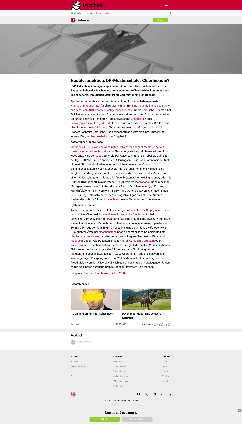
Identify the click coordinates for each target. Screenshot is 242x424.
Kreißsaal (113, 199)
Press (73, 371)
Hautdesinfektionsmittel (85, 105)
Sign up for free (137, 419)
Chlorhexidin (138, 118)
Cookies (165, 376)
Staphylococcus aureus (85, 236)
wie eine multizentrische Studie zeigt (125, 214)
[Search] (169, 13)
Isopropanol (142, 182)
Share (160, 20)
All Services (118, 386)
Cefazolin (135, 240)
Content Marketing (121, 371)
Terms (164, 366)
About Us (75, 361)
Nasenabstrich (108, 231)
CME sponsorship (120, 381)
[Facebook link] (138, 394)
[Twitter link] (146, 394)
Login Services (119, 366)
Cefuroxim (148, 240)
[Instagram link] (154, 394)
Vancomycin (78, 245)
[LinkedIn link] (162, 394)
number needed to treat (100, 136)
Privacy (165, 371)
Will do (104, 419)
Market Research (120, 376)
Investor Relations (78, 366)
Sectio (99, 155)
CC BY (122, 273)
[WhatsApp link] (170, 394)
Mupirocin (77, 240)
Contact (165, 361)
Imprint (165, 381)
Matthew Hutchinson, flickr (100, 273)
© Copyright (75, 324)
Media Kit (117, 361)
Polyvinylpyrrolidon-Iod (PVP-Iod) (91, 123)
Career (73, 376)
